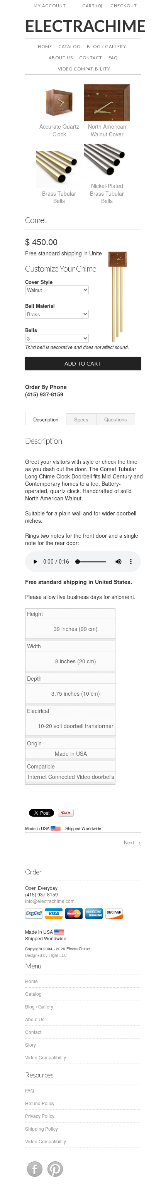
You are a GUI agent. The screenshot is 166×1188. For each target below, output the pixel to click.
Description (45, 419)
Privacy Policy (39, 1115)
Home (45, 46)
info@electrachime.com (50, 901)
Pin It (66, 813)
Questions (115, 419)
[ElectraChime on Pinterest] (55, 1176)
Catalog (69, 46)
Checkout (123, 5)
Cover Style (39, 281)
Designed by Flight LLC (46, 955)
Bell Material (40, 305)
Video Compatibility (84, 68)
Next (129, 842)
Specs (81, 419)
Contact (90, 57)
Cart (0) (92, 5)
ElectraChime (83, 26)
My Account (50, 5)
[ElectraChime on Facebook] (35, 1176)
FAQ (113, 57)
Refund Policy (39, 1103)
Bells (31, 330)
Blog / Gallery (106, 46)
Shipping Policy (41, 1128)
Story (30, 1044)
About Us (61, 57)
